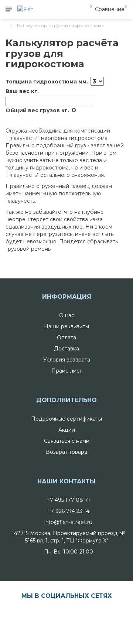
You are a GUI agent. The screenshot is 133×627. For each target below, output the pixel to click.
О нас (66, 315)
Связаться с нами (66, 441)
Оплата (66, 337)
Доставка (66, 348)
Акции (66, 429)
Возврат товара (66, 452)
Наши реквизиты (66, 326)
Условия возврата (66, 359)
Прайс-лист (66, 370)
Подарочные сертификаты (66, 418)
